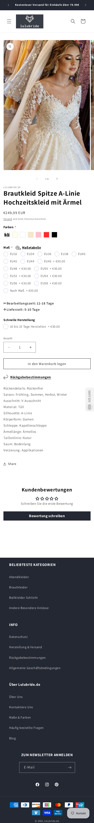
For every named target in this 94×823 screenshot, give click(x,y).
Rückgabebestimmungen (30, 377)
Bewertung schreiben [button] (47, 515)
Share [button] (12, 464)
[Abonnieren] (70, 767)
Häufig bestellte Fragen (26, 728)
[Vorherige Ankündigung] (8, 5)
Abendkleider (19, 577)
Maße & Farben (20, 717)
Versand (7, 218)
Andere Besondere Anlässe (29, 608)
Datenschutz (18, 637)
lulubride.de (51, 821)
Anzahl (7, 338)
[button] (9, 21)
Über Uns (16, 697)
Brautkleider (18, 587)
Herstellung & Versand (25, 647)
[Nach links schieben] (37, 179)
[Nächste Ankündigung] (86, 5)
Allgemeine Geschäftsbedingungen (35, 668)
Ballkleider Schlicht (23, 597)
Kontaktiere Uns (21, 707)
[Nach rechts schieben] (57, 179)
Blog (12, 738)
